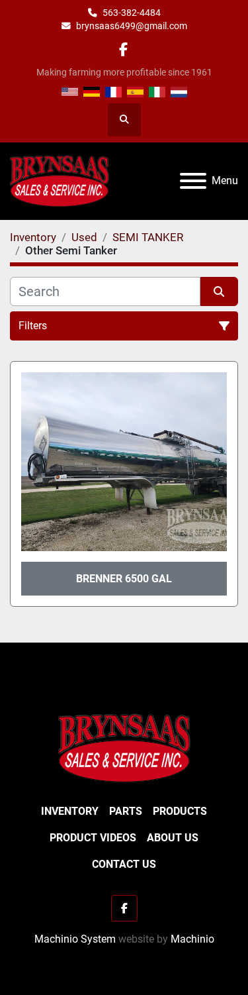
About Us (172, 837)
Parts (125, 811)
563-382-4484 (132, 12)
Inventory (70, 811)
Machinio (192, 939)
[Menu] (193, 181)
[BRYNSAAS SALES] (124, 747)
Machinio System (75, 939)
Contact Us (124, 864)
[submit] (219, 291)
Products (180, 811)
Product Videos (93, 837)
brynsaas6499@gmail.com (131, 26)
